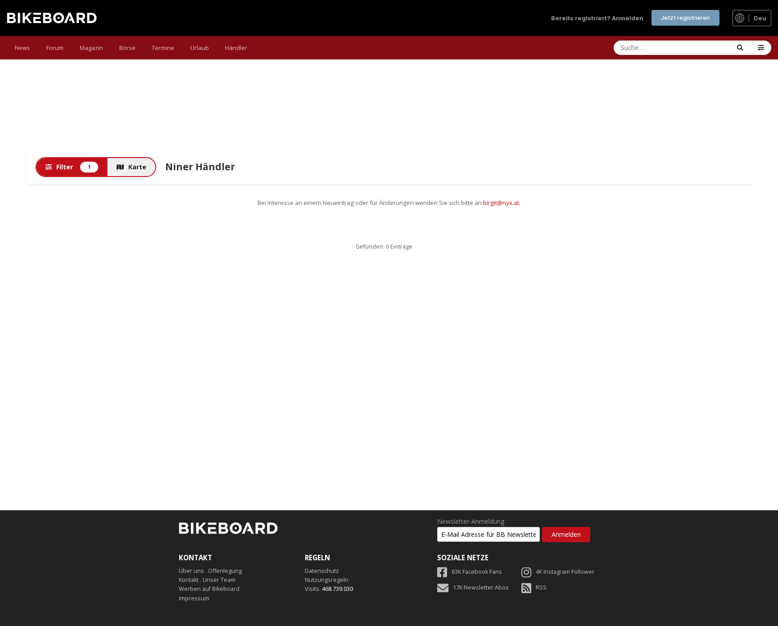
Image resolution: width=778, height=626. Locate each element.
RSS (541, 587)
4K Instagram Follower (565, 572)
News (22, 48)
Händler (236, 48)
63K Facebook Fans (477, 572)
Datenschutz (322, 571)
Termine (163, 48)
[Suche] (740, 48)
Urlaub (199, 48)
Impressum (194, 598)
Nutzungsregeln (326, 580)
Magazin (91, 48)
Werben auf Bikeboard (209, 589)
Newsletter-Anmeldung (470, 521)
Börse (127, 48)
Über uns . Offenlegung (210, 571)
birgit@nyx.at (501, 203)
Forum (54, 48)
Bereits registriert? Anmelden (597, 18)
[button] (761, 48)
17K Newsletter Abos (481, 587)
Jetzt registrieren (685, 17)
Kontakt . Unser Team (207, 580)
